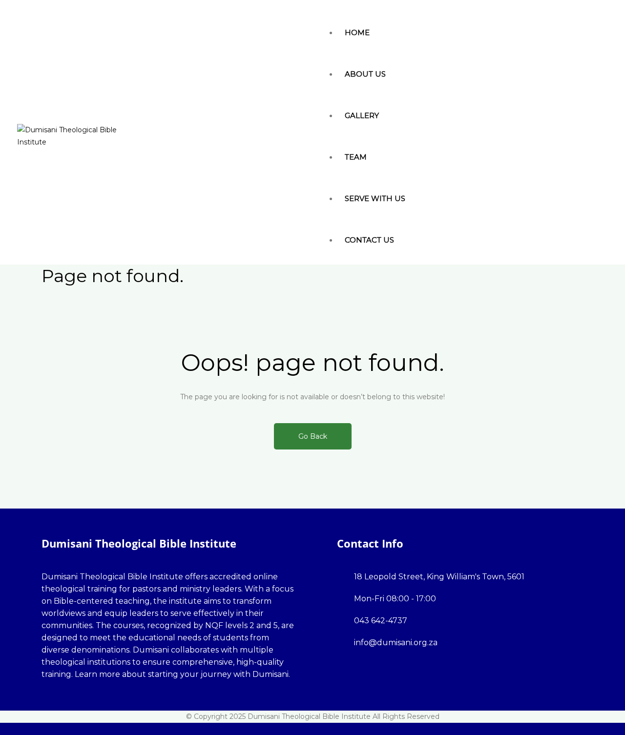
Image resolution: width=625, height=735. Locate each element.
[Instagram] (77, 699)
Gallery (362, 115)
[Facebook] (44, 699)
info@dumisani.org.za (396, 643)
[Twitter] (60, 699)
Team (356, 157)
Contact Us (369, 240)
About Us (365, 74)
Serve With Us (375, 198)
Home (357, 32)
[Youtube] (103, 699)
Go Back (312, 436)
